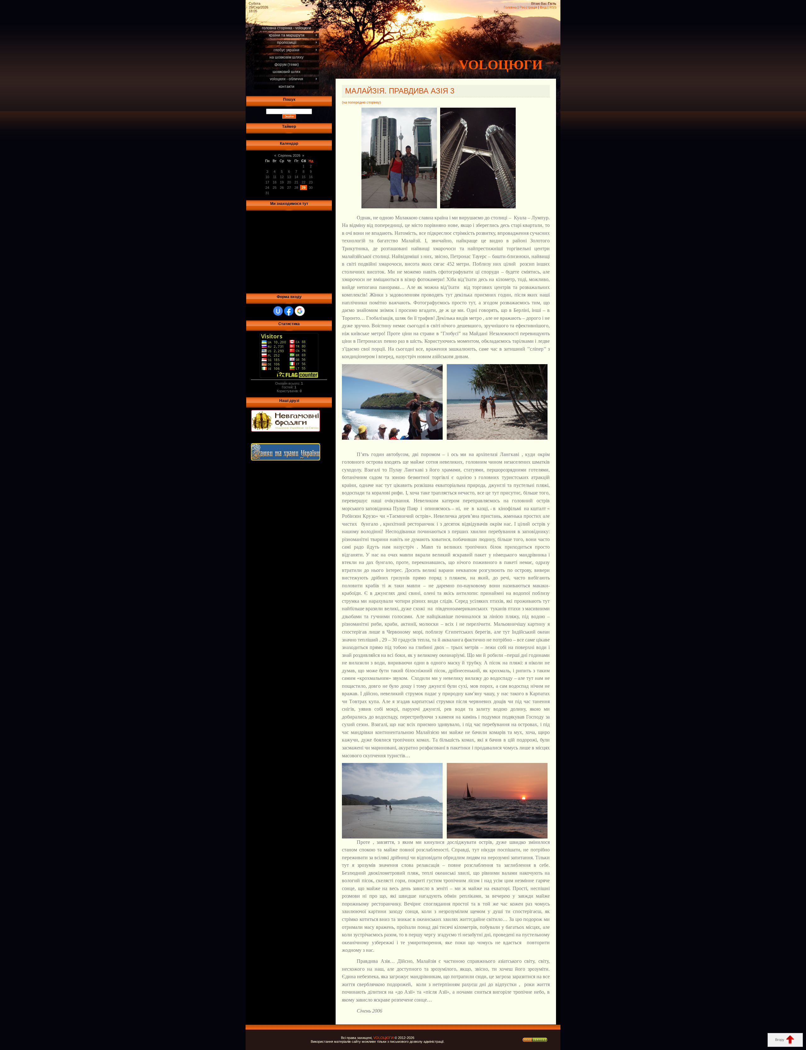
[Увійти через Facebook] (288, 311)
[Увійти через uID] (278, 311)
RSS (552, 7)
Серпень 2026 (289, 155)
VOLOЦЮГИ (500, 64)
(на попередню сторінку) (361, 102)
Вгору (780, 1040)
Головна (510, 7)
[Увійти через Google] (300, 311)
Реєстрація (528, 7)
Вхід (543, 7)
